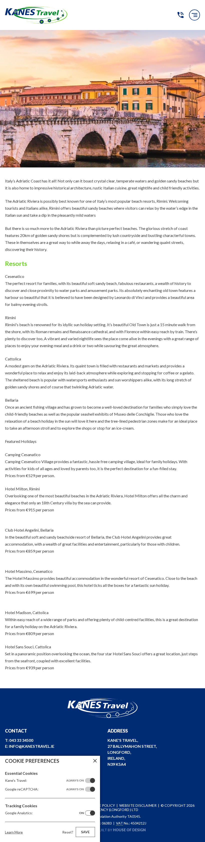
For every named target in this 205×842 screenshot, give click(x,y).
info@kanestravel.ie (31, 746)
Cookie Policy (101, 805)
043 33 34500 (180, 15)
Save (85, 832)
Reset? (67, 832)
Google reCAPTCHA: (44, 789)
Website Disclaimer (137, 805)
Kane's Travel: (44, 780)
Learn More (14, 832)
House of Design (129, 830)
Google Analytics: (44, 813)
